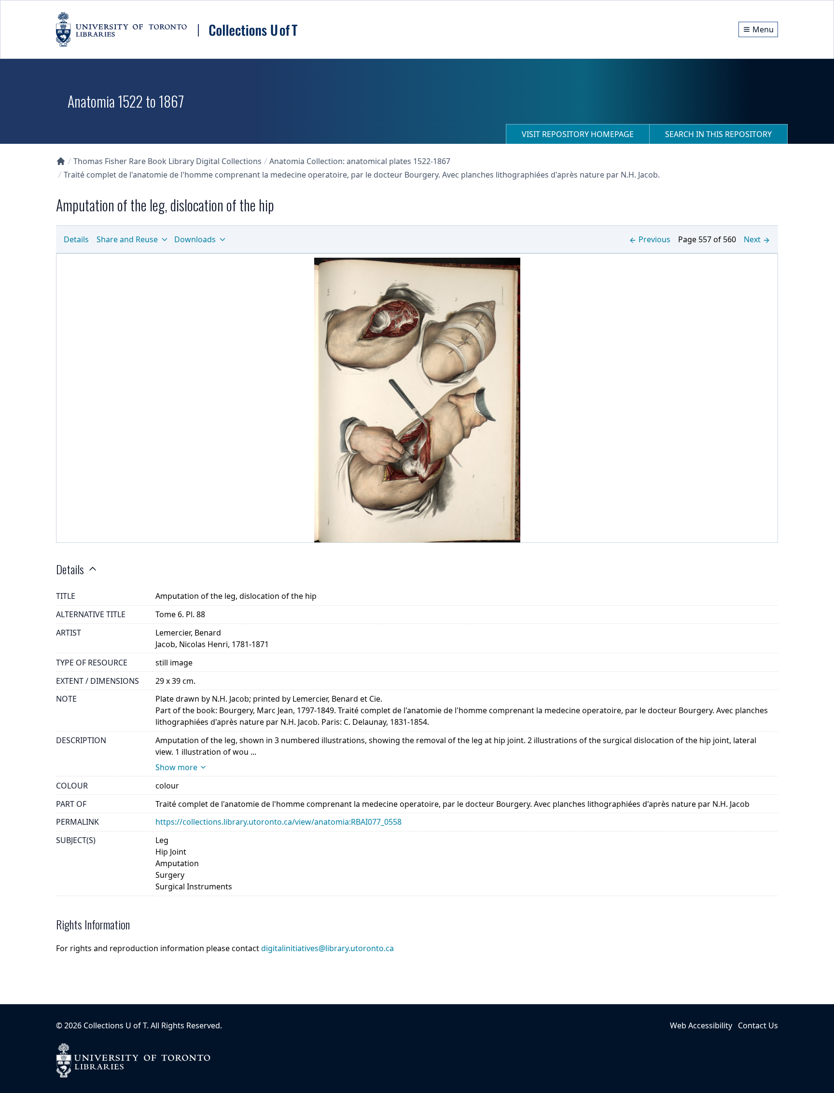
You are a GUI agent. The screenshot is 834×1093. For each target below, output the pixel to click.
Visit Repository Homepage (578, 134)
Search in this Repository (718, 134)
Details (76, 239)
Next (752, 239)
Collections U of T (115, 1025)
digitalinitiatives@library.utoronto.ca (327, 948)
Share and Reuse (127, 239)
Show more (176, 767)
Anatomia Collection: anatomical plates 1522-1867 (359, 161)
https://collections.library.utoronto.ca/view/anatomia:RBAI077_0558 (278, 821)
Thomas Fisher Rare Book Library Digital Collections (167, 161)
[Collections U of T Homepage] (61, 161)
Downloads (195, 239)
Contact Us (758, 1025)
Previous (654, 239)
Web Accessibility (701, 1025)
